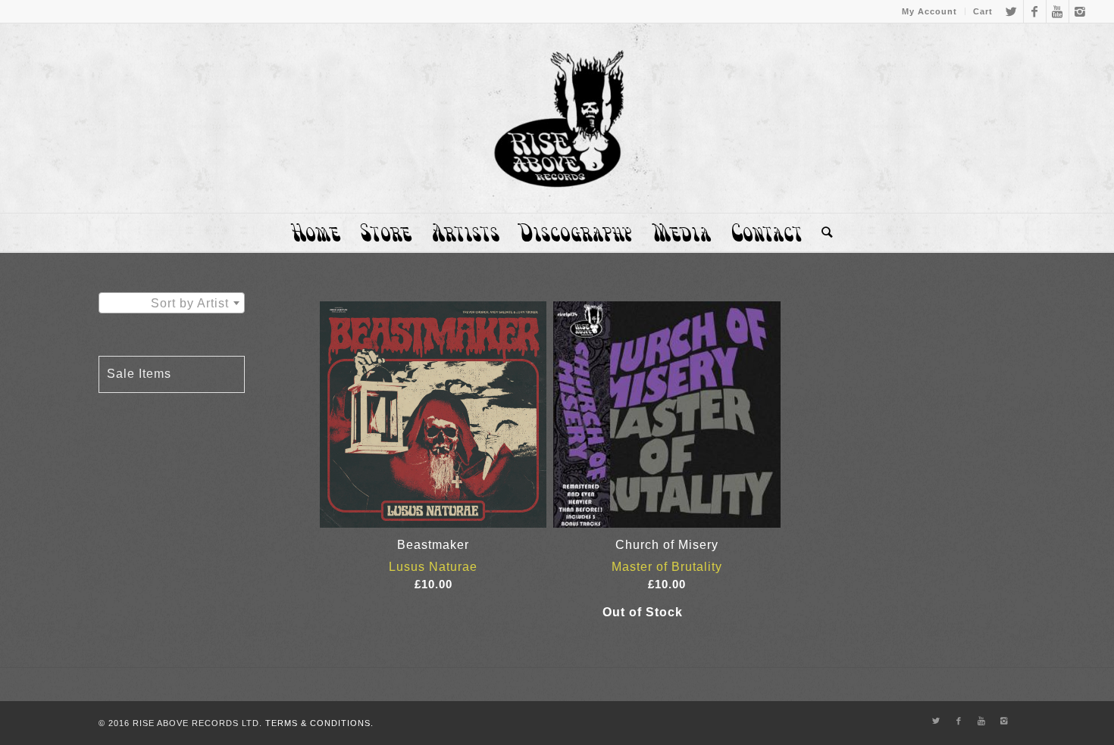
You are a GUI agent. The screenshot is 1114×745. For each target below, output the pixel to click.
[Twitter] (1012, 11)
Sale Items (139, 373)
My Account (929, 11)
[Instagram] (1080, 11)
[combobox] (172, 302)
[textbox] (171, 303)
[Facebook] (1035, 11)
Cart (983, 11)
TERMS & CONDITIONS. (319, 723)
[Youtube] (1058, 11)
